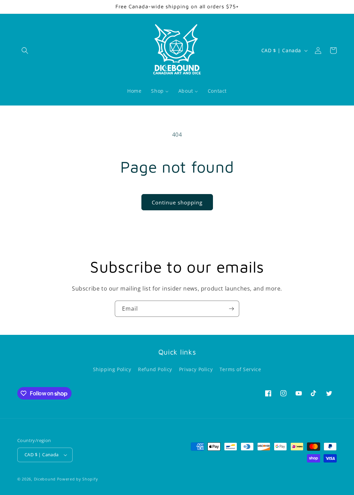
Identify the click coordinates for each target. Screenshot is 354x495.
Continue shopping (177, 202)
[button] (24, 50)
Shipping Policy (112, 369)
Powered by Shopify (77, 479)
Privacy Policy (196, 369)
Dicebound (45, 479)
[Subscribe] (231, 309)
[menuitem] (134, 91)
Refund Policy (155, 369)
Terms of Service (240, 369)
